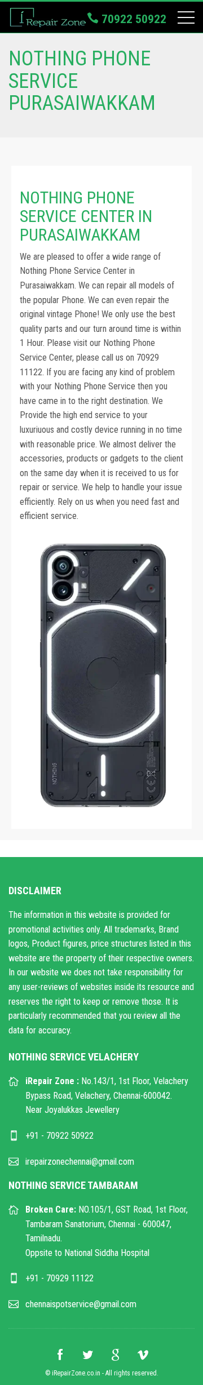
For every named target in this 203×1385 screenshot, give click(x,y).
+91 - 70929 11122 (59, 1278)
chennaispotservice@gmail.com (80, 1304)
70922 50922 (132, 19)
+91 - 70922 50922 (59, 1135)
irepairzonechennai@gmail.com (79, 1161)
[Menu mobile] (186, 19)
